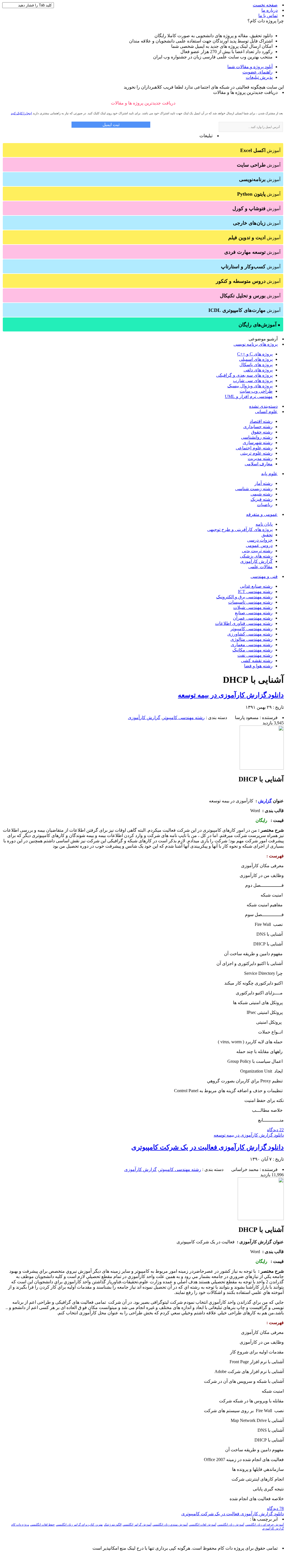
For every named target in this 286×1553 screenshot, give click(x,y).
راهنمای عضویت (257, 72)
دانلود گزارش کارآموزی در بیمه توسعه (231, 695)
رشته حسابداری (258, 426)
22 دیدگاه (275, 1129)
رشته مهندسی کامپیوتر (251, 628)
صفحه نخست (265, 5)
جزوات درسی (260, 540)
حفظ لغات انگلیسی (42, 1524)
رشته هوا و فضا (258, 665)
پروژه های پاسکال (256, 364)
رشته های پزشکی (256, 556)
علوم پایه (269, 473)
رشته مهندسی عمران (253, 618)
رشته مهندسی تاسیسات (250, 602)
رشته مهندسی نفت (255, 655)
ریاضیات (265, 504)
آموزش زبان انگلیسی (230, 1524)
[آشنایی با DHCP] (262, 768)
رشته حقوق (262, 432)
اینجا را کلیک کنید (21, 113)
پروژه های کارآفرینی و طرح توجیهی (240, 529)
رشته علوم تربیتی (256, 453)
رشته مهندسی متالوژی (251, 639)
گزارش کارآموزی (256, 561)
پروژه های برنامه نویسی (255, 344)
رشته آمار (263, 483)
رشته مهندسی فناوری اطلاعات (244, 623)
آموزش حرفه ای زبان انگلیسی (264, 1524)
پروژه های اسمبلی (256, 359)
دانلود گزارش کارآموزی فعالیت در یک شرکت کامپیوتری (207, 1147)
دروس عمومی (259, 545)
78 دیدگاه (275, 1508)
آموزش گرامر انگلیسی (137, 1524)
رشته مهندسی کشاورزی (250, 634)
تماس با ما (268, 15)
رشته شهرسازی (258, 442)
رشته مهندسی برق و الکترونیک (244, 596)
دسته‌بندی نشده (263, 406)
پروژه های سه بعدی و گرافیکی (244, 375)
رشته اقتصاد (261, 421)
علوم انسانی (266, 411)
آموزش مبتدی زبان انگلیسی (170, 1524)
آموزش (260, 150)
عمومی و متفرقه (262, 514)
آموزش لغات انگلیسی (202, 1524)
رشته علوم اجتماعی (254, 447)
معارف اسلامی (259, 463)
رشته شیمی (262, 494)
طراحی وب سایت (256, 391)
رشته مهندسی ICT (255, 591)
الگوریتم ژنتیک (112, 1524)
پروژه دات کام (20, 1524)
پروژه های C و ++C (255, 354)
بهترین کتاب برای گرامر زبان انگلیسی (79, 1524)
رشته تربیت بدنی (257, 550)
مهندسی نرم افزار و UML (249, 396)
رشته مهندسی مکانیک (252, 650)
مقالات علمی (260, 566)
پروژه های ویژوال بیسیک (250, 385)
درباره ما (269, 10)
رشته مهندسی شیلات (253, 607)
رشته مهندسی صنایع (254, 612)
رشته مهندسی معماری (252, 644)
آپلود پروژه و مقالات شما (250, 66)
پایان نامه (264, 524)
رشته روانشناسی (257, 437)
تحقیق (267, 534)
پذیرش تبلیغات (259, 77)
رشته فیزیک (262, 499)
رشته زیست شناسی (254, 488)
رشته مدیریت (260, 458)
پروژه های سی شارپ (253, 380)
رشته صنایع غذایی (256, 586)
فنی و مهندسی (264, 576)
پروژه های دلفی (258, 369)
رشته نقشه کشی (257, 660)
